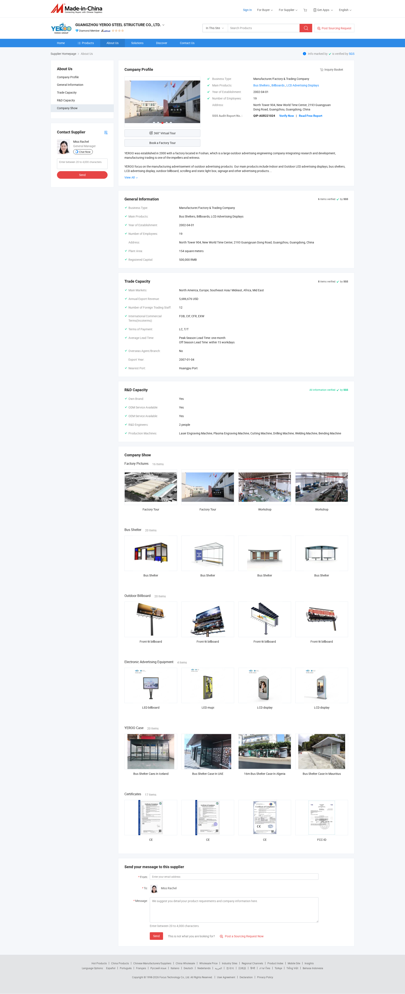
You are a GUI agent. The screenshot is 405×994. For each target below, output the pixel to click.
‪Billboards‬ (278, 85)
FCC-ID (321, 840)
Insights (309, 963)
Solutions (137, 43)
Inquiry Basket (333, 69)
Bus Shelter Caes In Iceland (151, 774)
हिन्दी (252, 968)
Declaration (246, 977)
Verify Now (286, 115)
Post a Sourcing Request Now (242, 936)
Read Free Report (310, 115)
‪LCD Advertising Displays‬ (302, 85)
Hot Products (99, 963)
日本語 (242, 968)
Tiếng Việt (292, 968)
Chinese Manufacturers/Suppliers (152, 963)
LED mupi (208, 707)
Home (61, 43)
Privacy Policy (265, 977)
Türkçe (278, 968)
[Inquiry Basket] (306, 10)
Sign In (247, 10)
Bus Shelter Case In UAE (207, 774)
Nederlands (204, 968)
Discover (161, 43)
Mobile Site (294, 963)
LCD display (265, 707)
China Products (120, 963)
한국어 (230, 968)
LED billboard (150, 707)
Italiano (175, 968)
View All (129, 177)
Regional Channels (252, 963)
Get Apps (323, 10)
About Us (113, 43)
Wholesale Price (208, 963)
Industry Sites (229, 963)
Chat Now (84, 151)
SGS (351, 54)
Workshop (264, 509)
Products (88, 43)
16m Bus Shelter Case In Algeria (264, 774)
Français (141, 968)
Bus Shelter (150, 575)
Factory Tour (151, 509)
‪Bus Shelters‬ (261, 85)
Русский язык (158, 968)
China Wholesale (185, 963)
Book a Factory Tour (162, 143)
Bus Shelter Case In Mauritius (322, 774)
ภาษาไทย (264, 968)
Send (82, 175)
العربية (218, 968)
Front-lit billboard (151, 641)
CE (151, 840)
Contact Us (187, 43)
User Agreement (226, 977)
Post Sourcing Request (336, 28)
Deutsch (188, 968)
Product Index (275, 963)
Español (110, 968)
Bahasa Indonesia (313, 968)
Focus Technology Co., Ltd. (174, 977)
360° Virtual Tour (165, 133)
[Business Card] (106, 132)
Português (126, 968)
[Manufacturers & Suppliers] (78, 8)
